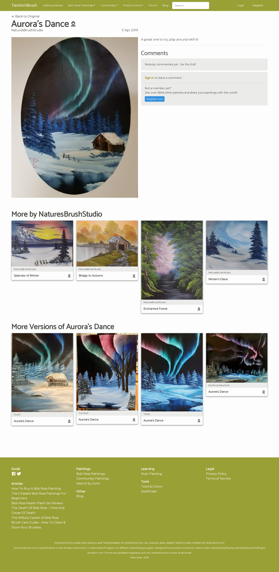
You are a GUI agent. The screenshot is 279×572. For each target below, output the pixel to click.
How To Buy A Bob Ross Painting (36, 488)
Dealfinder (149, 491)
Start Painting (151, 474)
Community (108, 5)
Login (240, 5)
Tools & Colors (132, 5)
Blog (165, 5)
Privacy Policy (216, 474)
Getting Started (53, 5)
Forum (152, 5)
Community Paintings (92, 478)
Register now (155, 99)
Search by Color (88, 483)
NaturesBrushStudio (27, 30)
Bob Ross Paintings (80, 5)
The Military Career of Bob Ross (35, 518)
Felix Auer (136, 557)
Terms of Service (218, 478)
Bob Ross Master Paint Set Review (37, 503)
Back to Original (26, 16)
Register (258, 5)
